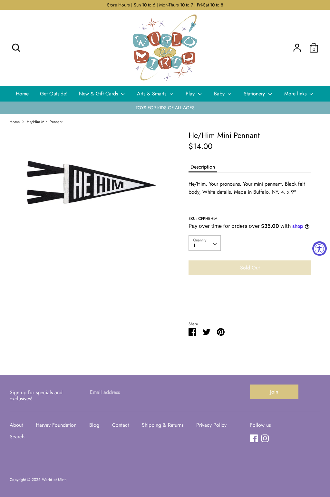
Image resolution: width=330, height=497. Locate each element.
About (16, 425)
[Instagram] (265, 438)
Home (22, 93)
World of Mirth (54, 479)
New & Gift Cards (99, 93)
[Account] (297, 45)
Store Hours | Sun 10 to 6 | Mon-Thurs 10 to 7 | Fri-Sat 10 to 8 (165, 5)
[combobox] (205, 243)
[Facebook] (254, 438)
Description (202, 167)
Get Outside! (54, 93)
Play (191, 93)
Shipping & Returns (162, 425)
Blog (94, 425)
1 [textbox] (194, 245)
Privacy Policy (211, 425)
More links (296, 93)
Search (17, 436)
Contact (120, 425)
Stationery (255, 93)
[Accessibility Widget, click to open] (319, 248)
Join (274, 391)
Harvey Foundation (56, 425)
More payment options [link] (249, 302)
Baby (220, 93)
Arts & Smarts (152, 93)
